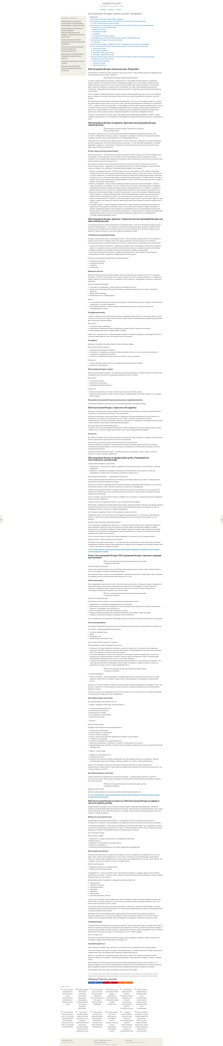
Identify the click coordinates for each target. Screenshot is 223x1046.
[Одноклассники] (125, 983)
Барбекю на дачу (111, 3)
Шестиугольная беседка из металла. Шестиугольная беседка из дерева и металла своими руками (122, 57)
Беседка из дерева (124, 976)
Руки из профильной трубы (125, 973)
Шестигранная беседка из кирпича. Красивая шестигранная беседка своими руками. (118, 21)
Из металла (96, 42)
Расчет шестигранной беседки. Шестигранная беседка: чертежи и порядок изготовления (119, 46)
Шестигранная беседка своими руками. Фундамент (107, 19)
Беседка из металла (114, 976)
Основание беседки (99, 63)
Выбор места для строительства (103, 59)
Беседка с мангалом (147, 973)
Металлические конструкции (103, 976)
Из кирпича (96, 34)
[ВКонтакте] (95, 983)
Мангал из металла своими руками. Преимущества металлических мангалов (72, 56)
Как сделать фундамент (100, 50)
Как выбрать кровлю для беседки (103, 55)
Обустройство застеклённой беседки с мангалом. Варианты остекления (71, 68)
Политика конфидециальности (100, 1042)
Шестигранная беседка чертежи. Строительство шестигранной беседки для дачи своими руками (122, 25)
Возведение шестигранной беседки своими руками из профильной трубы (116, 38)
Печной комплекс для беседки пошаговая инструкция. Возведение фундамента (73, 42)
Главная (103, 9)
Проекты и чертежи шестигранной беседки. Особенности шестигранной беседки (72, 49)
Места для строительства (134, 976)
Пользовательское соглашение (105, 1040)
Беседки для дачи (106, 973)
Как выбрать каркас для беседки (103, 52)
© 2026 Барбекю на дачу (67, 1040)
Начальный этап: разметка (101, 61)
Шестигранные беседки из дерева (104, 36)
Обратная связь (129, 1040)
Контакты (96, 1040)
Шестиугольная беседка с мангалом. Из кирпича (106, 40)
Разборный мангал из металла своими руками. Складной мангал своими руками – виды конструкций (72, 23)
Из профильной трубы (100, 32)
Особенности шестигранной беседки (104, 27)
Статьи (118, 9)
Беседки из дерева (115, 973)
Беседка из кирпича (97, 973)
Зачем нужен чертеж (99, 48)
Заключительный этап (100, 65)
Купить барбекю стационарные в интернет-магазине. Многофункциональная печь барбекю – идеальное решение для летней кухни (72, 32)
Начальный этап (144, 976)
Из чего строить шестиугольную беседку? (106, 23)
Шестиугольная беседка (137, 973)
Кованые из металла (99, 29)
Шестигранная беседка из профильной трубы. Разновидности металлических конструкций (120, 44)
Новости (111, 9)
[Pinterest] (110, 983)
